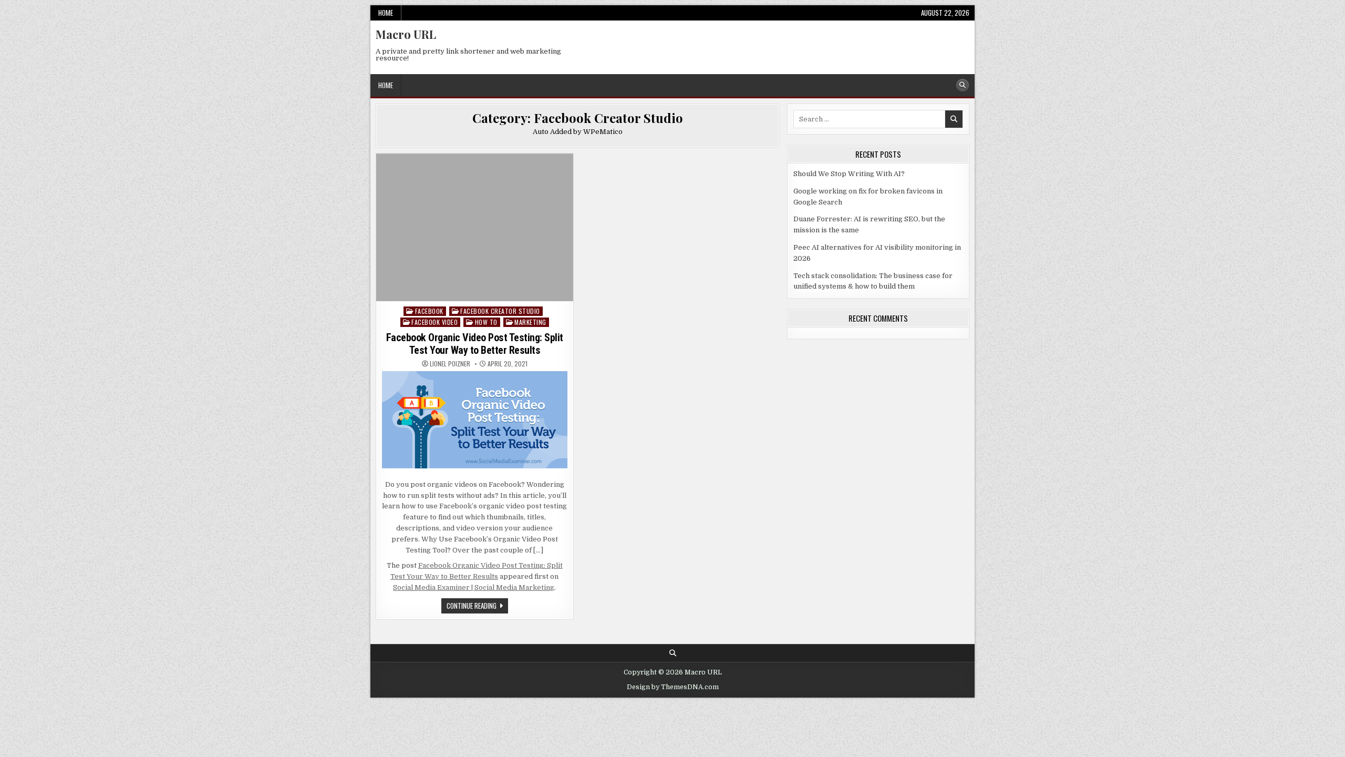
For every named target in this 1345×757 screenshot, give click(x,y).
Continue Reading (477, 606)
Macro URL (406, 34)
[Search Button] (962, 85)
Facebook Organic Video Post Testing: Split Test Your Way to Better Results (474, 343)
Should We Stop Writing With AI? (849, 174)
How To (486, 322)
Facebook (429, 310)
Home (385, 12)
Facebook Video (434, 322)
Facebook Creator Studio (500, 310)
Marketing (530, 322)
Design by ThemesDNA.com (673, 687)
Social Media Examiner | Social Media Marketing (473, 587)
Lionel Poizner (450, 364)
